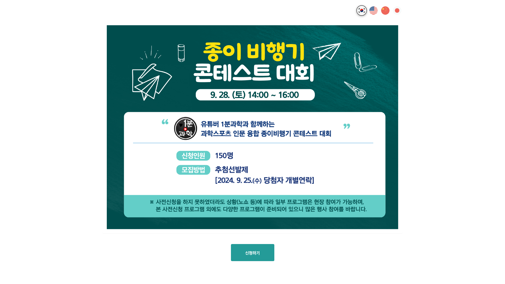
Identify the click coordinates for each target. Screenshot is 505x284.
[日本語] (397, 10)
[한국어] (361, 10)
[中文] (385, 10)
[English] (373, 10)
